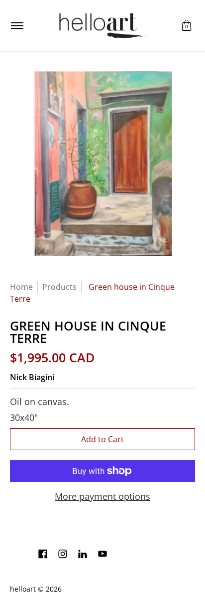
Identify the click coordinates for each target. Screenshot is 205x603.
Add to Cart (102, 439)
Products (59, 286)
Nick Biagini (32, 377)
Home (21, 286)
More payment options (102, 496)
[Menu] (16, 25)
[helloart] (101, 25)
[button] (186, 25)
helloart (23, 589)
